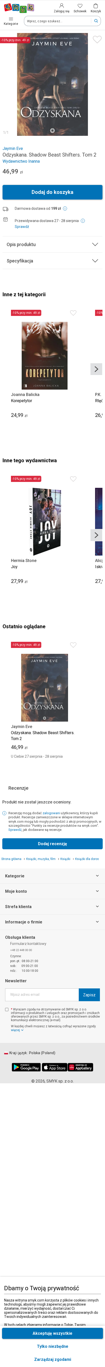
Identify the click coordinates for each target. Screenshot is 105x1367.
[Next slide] (96, 369)
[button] (52, 1359)
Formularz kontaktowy (28, 944)
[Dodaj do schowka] (96, 38)
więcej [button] (15, 1030)
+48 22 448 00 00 (21, 950)
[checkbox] (6, 1009)
